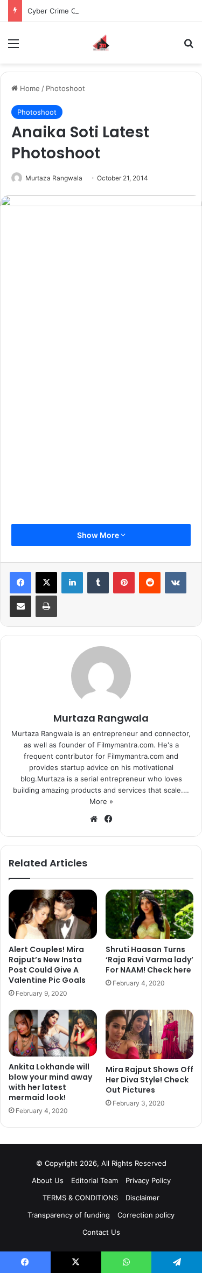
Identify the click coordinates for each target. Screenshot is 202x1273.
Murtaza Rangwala (53, 178)
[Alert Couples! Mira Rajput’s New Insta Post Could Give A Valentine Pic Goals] (53, 914)
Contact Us (101, 1232)
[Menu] (13, 47)
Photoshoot (65, 88)
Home (29, 88)
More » (101, 801)
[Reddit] (150, 582)
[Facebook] (20, 582)
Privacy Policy (148, 1180)
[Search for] (188, 47)
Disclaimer (142, 1197)
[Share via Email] (20, 606)
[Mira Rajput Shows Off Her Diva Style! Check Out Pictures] (150, 1034)
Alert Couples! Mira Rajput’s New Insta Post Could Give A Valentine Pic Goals (47, 964)
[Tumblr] (98, 582)
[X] (46, 582)
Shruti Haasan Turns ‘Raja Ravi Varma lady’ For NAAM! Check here (149, 959)
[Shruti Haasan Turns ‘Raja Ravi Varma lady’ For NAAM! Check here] (150, 914)
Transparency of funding (68, 1215)
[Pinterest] (124, 582)
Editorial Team (94, 1180)
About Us (48, 1180)
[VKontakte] (175, 582)
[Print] (46, 606)
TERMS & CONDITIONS (80, 1197)
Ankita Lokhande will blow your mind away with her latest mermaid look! (50, 1082)
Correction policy (146, 1215)
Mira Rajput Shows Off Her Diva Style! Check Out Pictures (149, 1079)
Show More (99, 535)
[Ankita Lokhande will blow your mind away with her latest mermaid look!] (53, 1033)
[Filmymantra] (101, 43)
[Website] (93, 819)
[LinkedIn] (72, 582)
